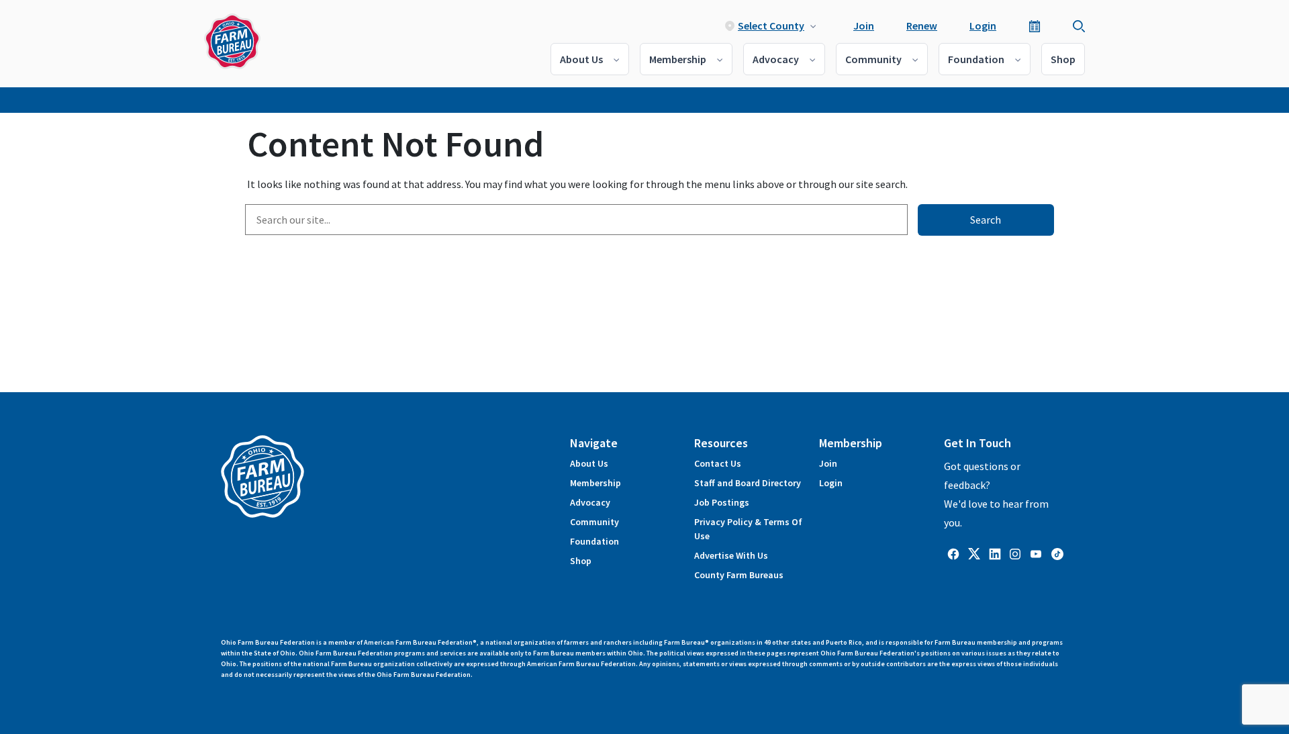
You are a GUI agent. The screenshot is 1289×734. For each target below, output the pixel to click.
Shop (1063, 59)
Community (873, 59)
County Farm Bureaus (738, 575)
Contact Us (717, 463)
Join (863, 25)
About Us (581, 59)
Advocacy (776, 59)
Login (982, 25)
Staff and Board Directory (747, 483)
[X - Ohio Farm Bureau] (974, 553)
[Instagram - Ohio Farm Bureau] (1015, 553)
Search (985, 219)
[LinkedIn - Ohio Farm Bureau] (995, 553)
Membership (677, 59)
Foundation (976, 59)
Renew (921, 25)
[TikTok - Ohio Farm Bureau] (1057, 553)
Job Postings (721, 502)
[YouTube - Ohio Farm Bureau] (1036, 553)
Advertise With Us (731, 555)
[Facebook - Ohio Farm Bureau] (953, 553)
